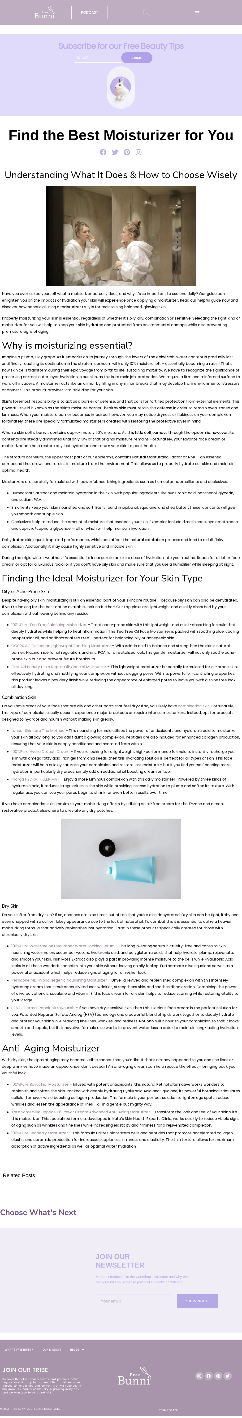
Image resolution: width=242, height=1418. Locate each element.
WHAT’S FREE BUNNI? (19, 1350)
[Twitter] (227, 1376)
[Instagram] (199, 1376)
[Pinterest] (218, 1376)
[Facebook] (208, 1376)
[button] (197, 12)
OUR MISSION (52, 1350)
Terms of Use (168, 1410)
